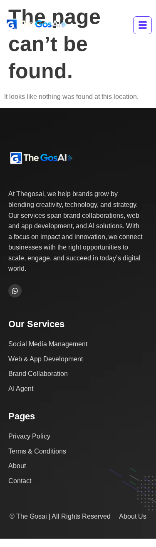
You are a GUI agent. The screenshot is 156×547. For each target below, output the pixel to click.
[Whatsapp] (15, 290)
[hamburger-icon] (142, 25)
